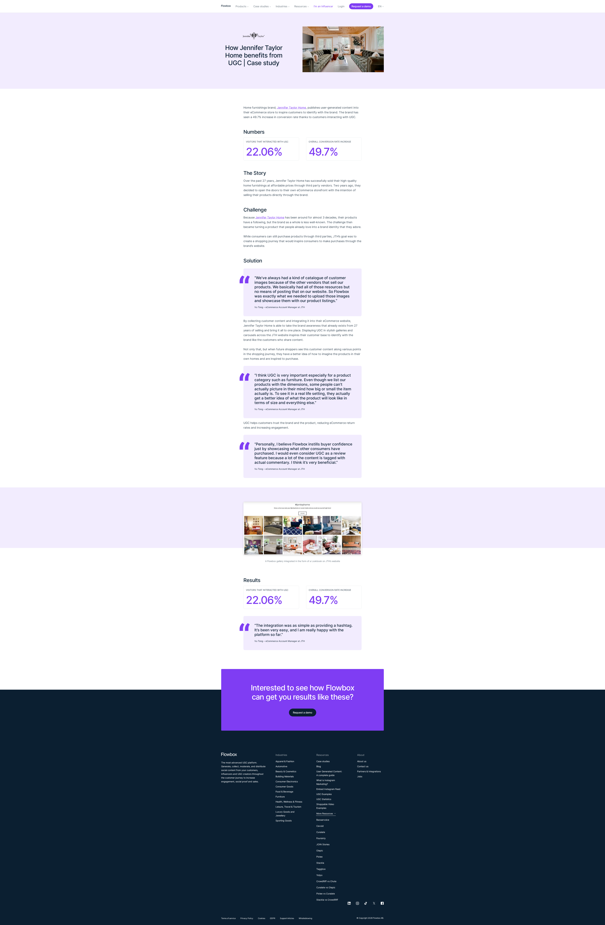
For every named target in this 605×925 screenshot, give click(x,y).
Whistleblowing (305, 918)
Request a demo (302, 712)
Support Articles (287, 918)
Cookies (261, 918)
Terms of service (228, 918)
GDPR (272, 918)
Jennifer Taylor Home (291, 107)
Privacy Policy (246, 918)
